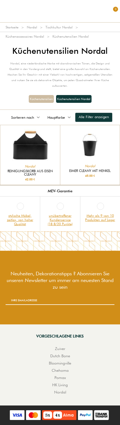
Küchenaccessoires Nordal (25, 36)
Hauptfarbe (56, 117)
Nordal (32, 27)
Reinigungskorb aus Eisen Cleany (30, 172)
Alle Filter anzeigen (94, 117)
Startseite (12, 27)
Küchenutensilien (41, 99)
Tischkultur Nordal (59, 27)
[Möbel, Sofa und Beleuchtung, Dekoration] (60, 11)
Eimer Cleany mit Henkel (90, 171)
